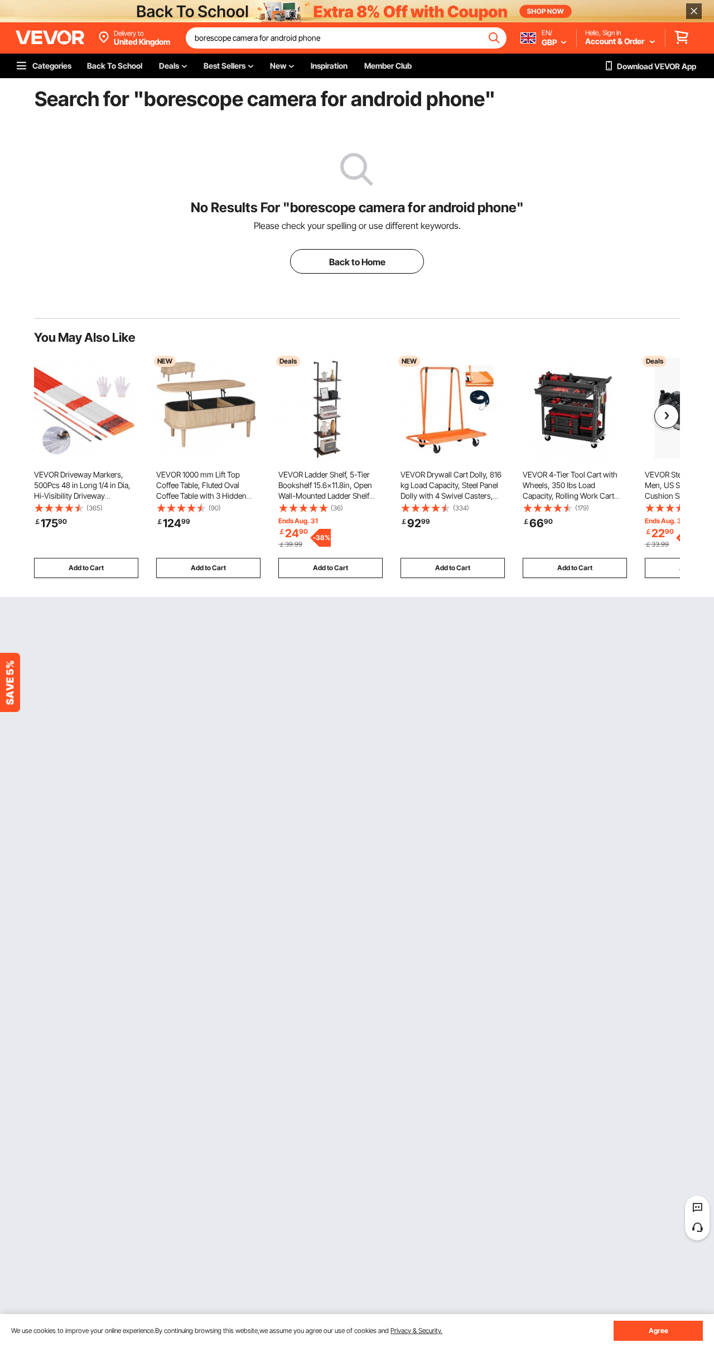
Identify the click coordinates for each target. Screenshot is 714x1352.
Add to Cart (86, 567)
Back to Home (357, 261)
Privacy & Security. (416, 1330)
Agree (658, 1330)
